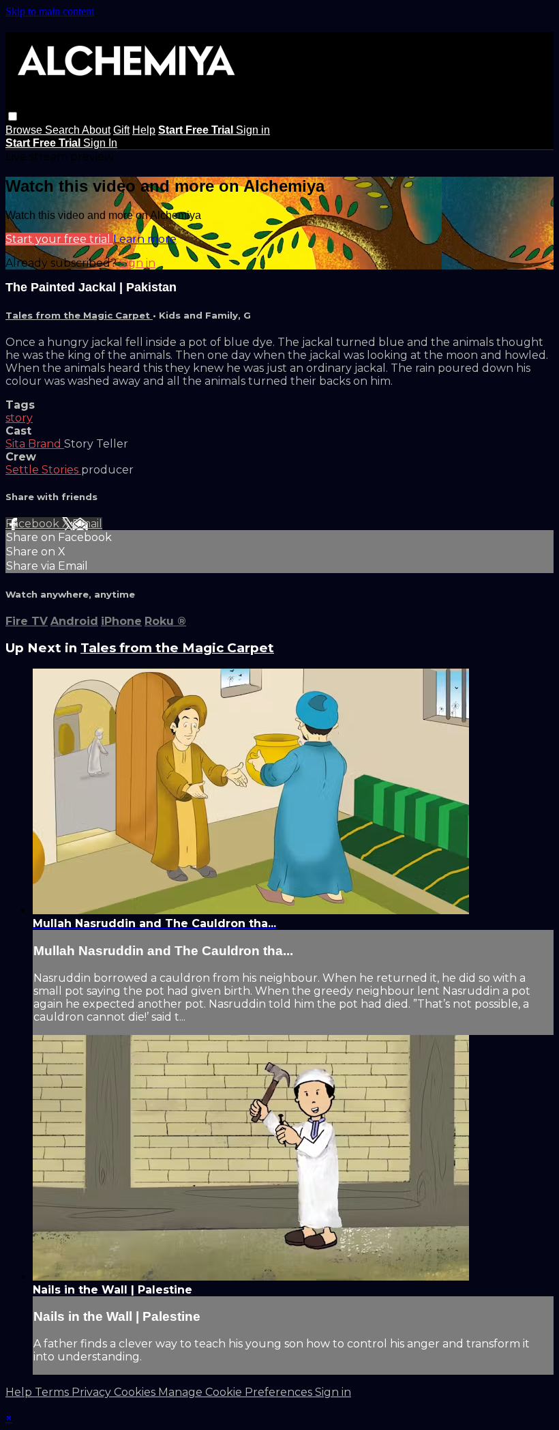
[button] (12, 116)
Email (87, 523)
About (96, 130)
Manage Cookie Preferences (236, 1392)
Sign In (100, 143)
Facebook (33, 523)
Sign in (253, 130)
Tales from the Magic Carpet (79, 315)
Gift (121, 130)
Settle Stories (43, 469)
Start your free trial (59, 239)
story (19, 417)
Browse (25, 130)
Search (63, 130)
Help (143, 130)
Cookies (136, 1392)
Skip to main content (49, 11)
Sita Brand (34, 443)
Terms (53, 1392)
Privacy (93, 1392)
